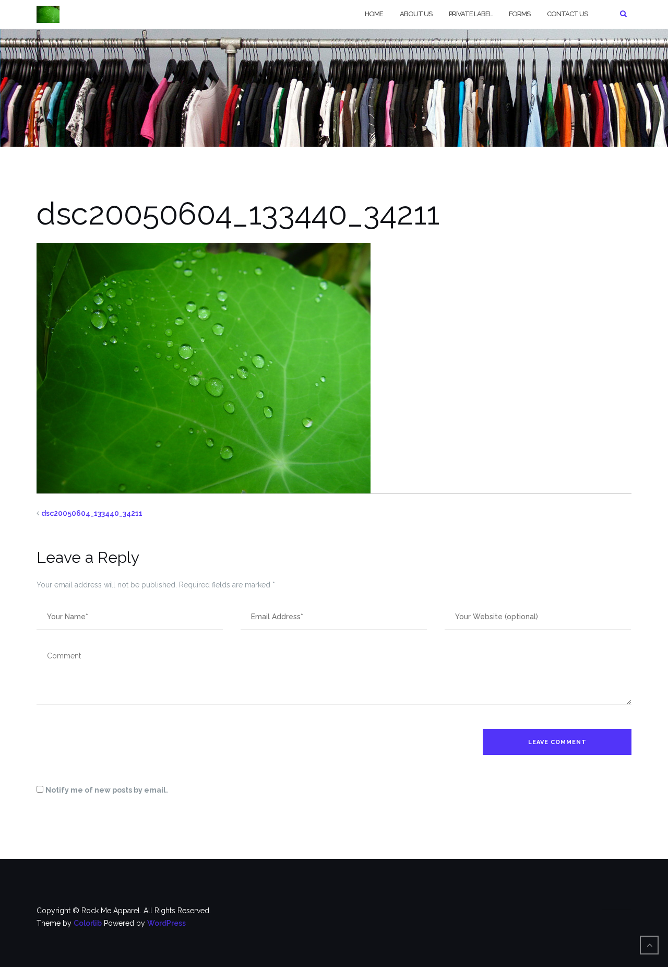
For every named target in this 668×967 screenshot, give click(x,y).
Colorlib (88, 923)
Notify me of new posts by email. (106, 790)
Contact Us (567, 14)
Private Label (470, 14)
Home (374, 14)
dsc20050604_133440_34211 (91, 513)
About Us (416, 14)
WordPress (166, 923)
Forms (519, 14)
